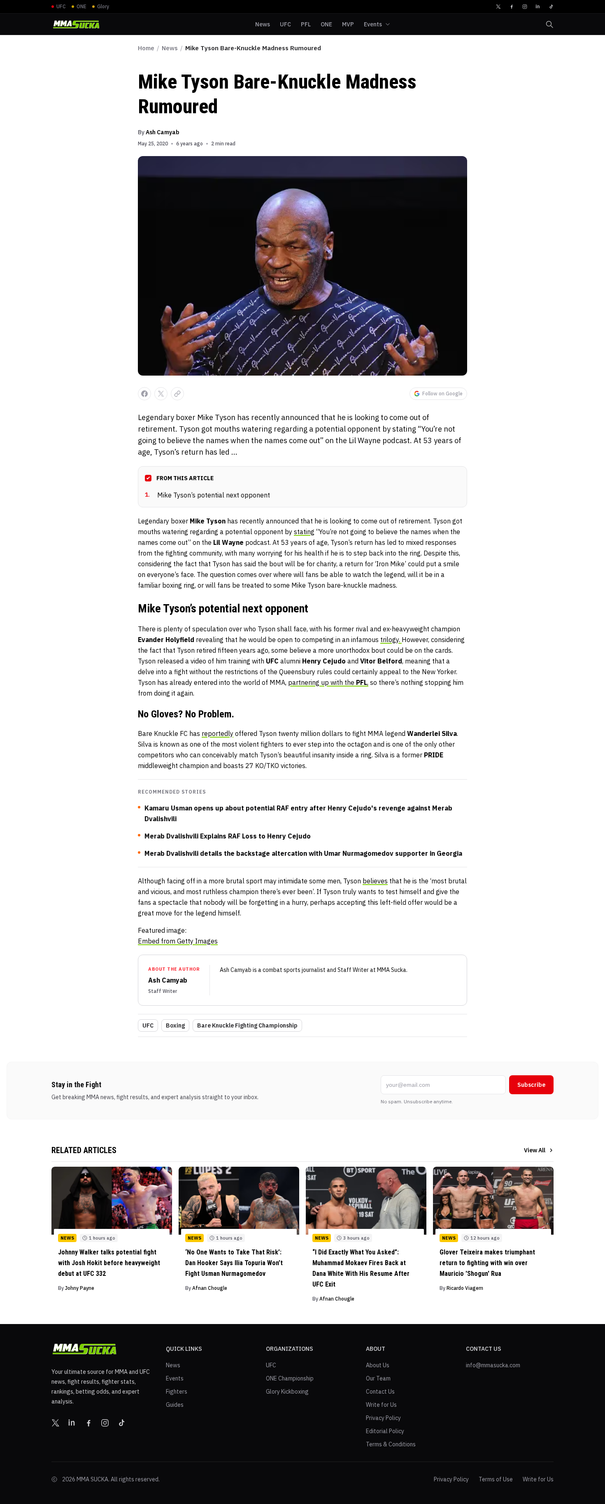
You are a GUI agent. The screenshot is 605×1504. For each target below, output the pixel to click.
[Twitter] (498, 6)
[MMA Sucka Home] (76, 24)
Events (175, 1378)
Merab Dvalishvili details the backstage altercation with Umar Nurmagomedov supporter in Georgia (303, 853)
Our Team (378, 1378)
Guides (175, 1404)
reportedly (217, 733)
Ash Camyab (162, 132)
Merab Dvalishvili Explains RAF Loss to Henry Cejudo (227, 836)
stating (304, 532)
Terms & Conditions (391, 1444)
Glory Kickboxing (287, 1391)
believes (375, 881)
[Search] (549, 24)
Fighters (176, 1391)
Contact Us (380, 1391)
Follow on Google (442, 393)
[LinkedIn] (537, 6)
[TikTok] (551, 6)
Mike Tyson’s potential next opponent (207, 495)
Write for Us (381, 1404)
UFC (148, 1025)
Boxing (175, 1025)
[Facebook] (511, 6)
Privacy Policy (383, 1418)
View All (534, 1150)
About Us (377, 1365)
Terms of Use (496, 1479)
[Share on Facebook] (144, 393)
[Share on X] (161, 393)
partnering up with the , (328, 682)
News (170, 48)
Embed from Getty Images (178, 941)
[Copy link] (177, 393)
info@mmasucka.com (493, 1365)
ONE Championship (290, 1378)
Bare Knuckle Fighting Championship (247, 1025)
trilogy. (391, 639)
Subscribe (531, 1084)
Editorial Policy (385, 1431)
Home (146, 48)
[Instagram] (524, 6)
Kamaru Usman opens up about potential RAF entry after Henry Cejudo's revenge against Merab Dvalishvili (298, 813)
